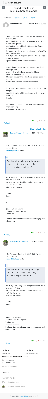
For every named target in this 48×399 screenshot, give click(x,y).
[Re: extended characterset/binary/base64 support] (3, 7)
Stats (25, 18)
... (7, 157)
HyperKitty (24, 396)
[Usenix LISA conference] (44, 7)
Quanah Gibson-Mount (19, 133)
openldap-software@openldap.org (15, 356)
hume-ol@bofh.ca (12, 150)
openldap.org (14, 3)
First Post (7, 18)
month (33, 18)
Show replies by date (38, 129)
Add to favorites (10, 367)
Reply (8, 123)
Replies (17, 18)
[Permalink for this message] (45, 120)
